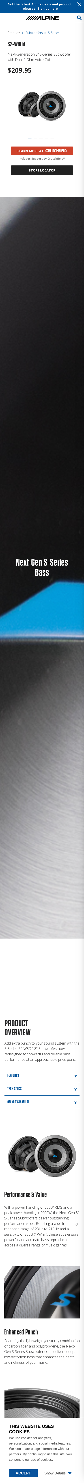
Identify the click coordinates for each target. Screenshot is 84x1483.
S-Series (54, 33)
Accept (23, 1473)
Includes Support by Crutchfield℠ (42, 158)
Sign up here (48, 8)
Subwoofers (34, 33)
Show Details (55, 1473)
